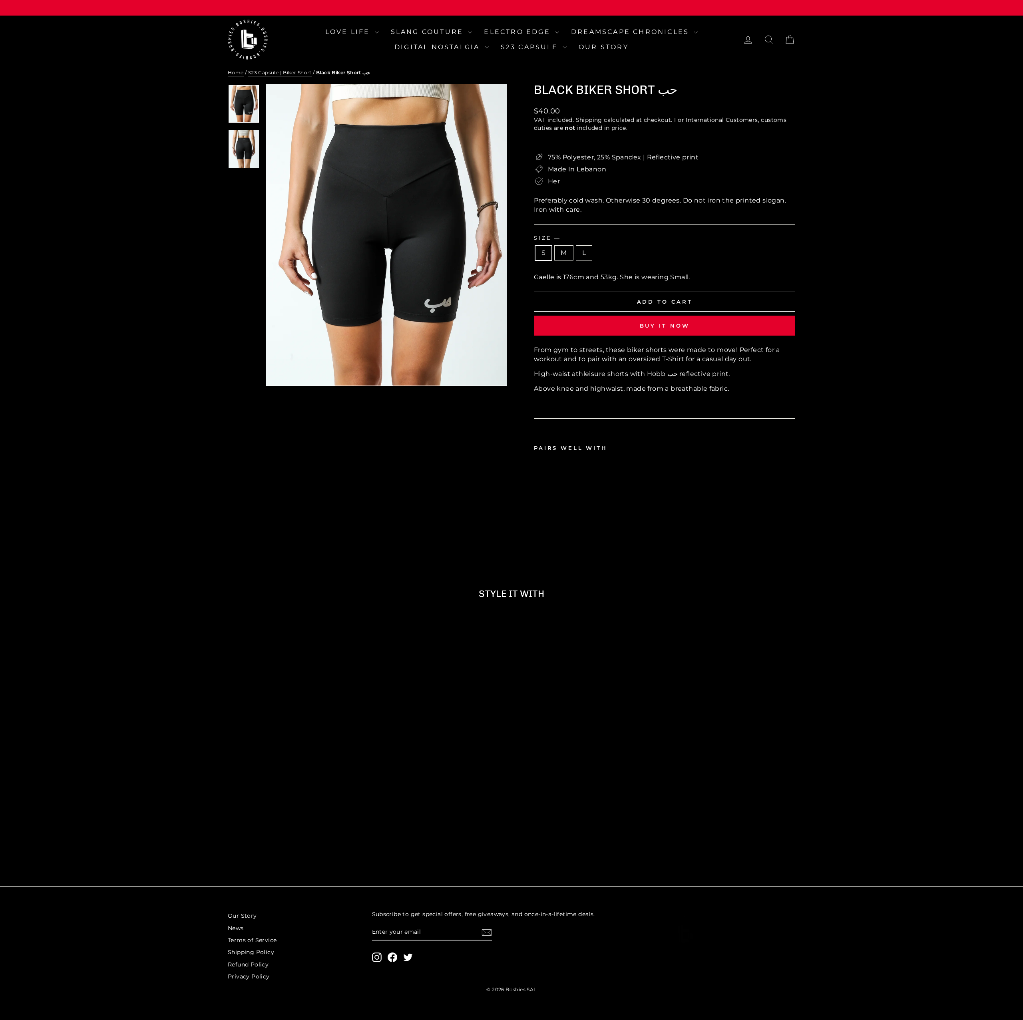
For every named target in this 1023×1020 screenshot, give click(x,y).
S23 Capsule (531, 47)
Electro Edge (518, 32)
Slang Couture (428, 32)
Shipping (589, 120)
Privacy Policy (249, 976)
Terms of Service (252, 940)
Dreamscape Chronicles (631, 32)
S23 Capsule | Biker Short (280, 73)
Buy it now (665, 325)
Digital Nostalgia (438, 47)
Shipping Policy (251, 952)
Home (236, 73)
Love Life (349, 32)
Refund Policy (248, 964)
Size (546, 238)
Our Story (604, 47)
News (236, 928)
